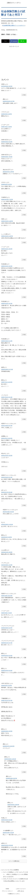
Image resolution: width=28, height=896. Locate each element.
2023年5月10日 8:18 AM (6, 670)
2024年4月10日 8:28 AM (6, 819)
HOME (7, 888)
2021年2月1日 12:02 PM (6, 438)
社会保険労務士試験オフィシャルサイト (13, 25)
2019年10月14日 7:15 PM (7, 199)
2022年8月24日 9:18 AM (6, 655)
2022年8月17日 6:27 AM (6, 642)
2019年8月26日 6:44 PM (6, 141)
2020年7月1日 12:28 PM (6, 382)
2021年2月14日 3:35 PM (6, 455)
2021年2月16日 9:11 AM (6, 477)
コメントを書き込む (14, 861)
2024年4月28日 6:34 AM (8, 832)
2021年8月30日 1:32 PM (6, 565)
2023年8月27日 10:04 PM (8, 746)
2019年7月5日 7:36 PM (6, 126)
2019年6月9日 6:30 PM (6, 114)
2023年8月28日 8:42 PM (11, 778)
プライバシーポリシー (7, 891)
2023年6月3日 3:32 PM (6, 685)
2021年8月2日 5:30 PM (6, 537)
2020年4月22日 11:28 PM (7, 236)
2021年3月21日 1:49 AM (8, 171)
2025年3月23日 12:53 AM (7, 845)
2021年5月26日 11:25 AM (7, 524)
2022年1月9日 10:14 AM (6, 595)
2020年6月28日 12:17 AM (7, 369)
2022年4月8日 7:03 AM (6, 612)
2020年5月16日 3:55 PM (6, 248)
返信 (24, 95)
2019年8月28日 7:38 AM (6, 156)
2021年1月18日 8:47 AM (6, 425)
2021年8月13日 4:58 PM (6, 552)
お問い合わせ (20, 891)
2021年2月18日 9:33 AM (8, 511)
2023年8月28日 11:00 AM (10, 759)
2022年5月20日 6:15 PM (6, 627)
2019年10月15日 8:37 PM (8, 101)
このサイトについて (21, 888)
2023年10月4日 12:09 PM (13, 804)
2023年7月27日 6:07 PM (6, 700)
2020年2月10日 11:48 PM (7, 221)
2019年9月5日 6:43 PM (6, 184)
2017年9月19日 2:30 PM (6, 86)
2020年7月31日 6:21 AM (6, 397)
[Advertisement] (14, 62)
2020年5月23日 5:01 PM (6, 303)
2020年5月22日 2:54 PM (6, 266)
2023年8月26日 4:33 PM (6, 731)
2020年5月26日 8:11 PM (6, 341)
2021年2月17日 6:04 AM (6, 492)
